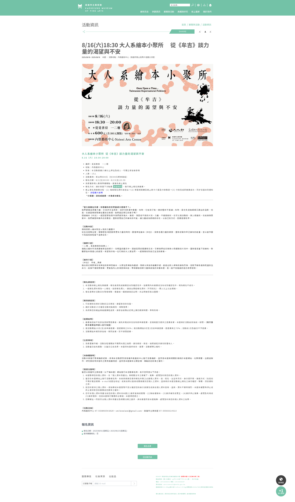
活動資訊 (206, 24)
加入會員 (281, 493)
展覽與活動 (169, 11)
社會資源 (100, 476)
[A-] (210, 31)
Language (198, 5)
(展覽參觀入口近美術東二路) (190, 476)
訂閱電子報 (87, 483)
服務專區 (86, 476)
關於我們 (207, 11)
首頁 (184, 24)
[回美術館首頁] (95, 8)
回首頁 (210, 5)
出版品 (112, 476)
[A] (205, 31)
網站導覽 (204, 5)
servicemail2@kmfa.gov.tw (174, 484)
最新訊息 (144, 11)
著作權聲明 (182, 494)
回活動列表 (147, 457)
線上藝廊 (195, 11)
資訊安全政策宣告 (171, 494)
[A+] (200, 31)
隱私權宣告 (159, 494)
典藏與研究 (183, 11)
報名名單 (147, 446)
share (84, 31)
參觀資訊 (156, 11)
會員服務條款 (191, 494)
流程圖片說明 (96, 192)
